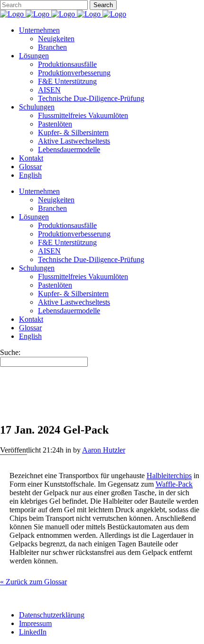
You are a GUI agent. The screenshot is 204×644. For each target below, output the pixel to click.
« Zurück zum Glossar (33, 582)
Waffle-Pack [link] (174, 484)
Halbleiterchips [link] (169, 476)
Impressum (35, 623)
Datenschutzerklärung (51, 615)
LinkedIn (32, 632)
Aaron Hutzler (103, 450)
